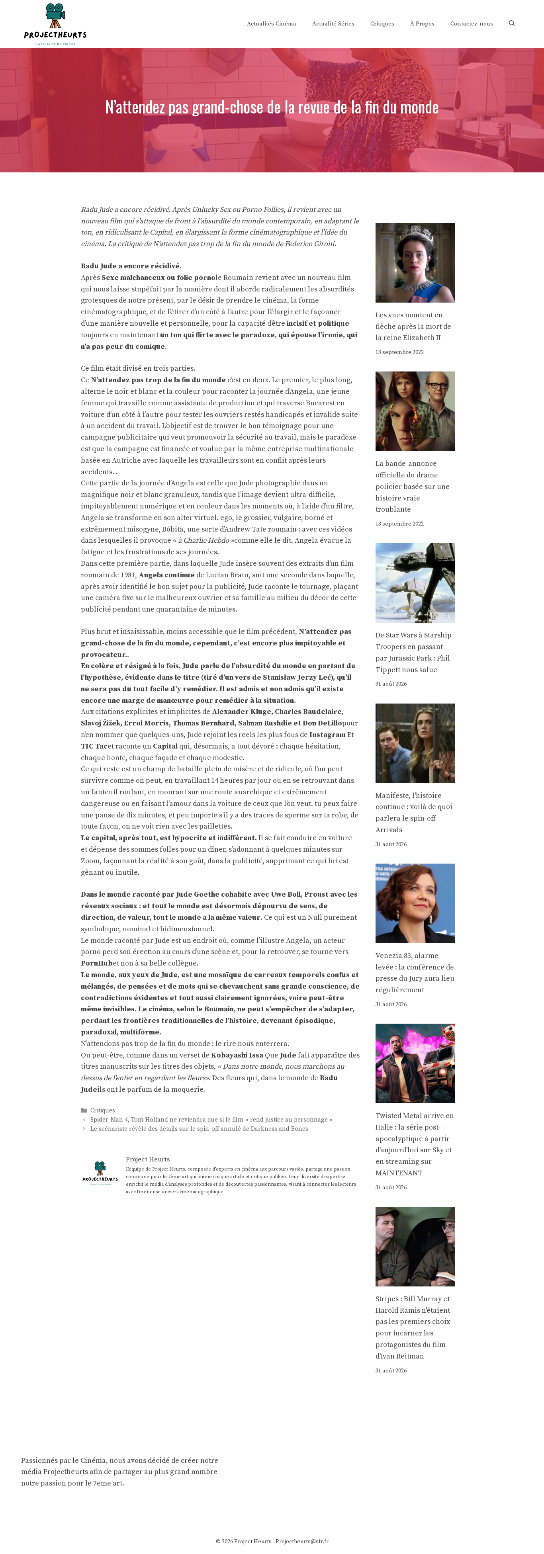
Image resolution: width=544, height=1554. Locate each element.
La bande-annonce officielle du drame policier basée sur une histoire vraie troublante (413, 486)
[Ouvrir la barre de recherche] (512, 24)
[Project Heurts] (55, 23)
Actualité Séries (333, 23)
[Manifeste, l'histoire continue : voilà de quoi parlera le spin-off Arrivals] (415, 777)
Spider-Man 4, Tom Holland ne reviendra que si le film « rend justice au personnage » (211, 1120)
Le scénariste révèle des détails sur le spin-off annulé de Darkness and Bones (199, 1129)
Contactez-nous (471, 23)
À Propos (422, 23)
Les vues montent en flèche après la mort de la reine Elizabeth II (413, 327)
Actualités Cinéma (271, 23)
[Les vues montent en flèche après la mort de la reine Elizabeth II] (415, 296)
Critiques (382, 23)
